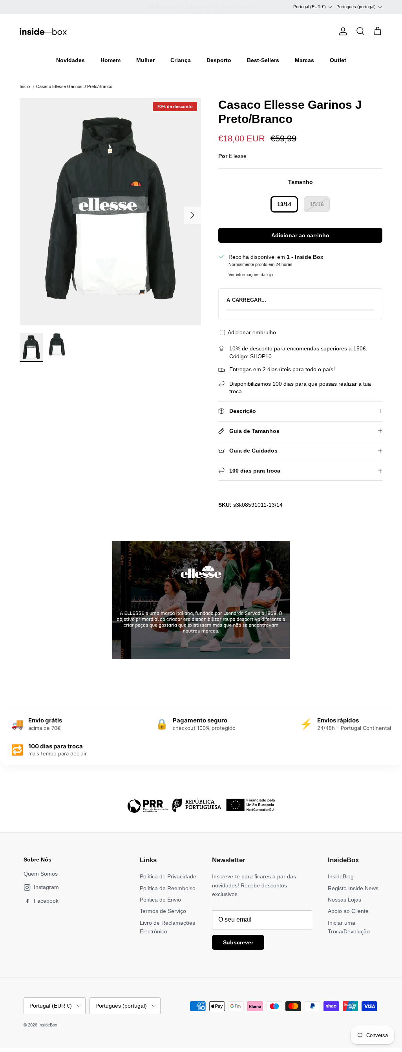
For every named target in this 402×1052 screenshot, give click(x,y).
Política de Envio (160, 899)
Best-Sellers (263, 60)
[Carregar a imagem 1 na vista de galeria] (110, 211)
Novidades (70, 60)
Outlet (338, 60)
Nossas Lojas (344, 899)
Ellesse (238, 156)
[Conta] (341, 31)
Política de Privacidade (168, 876)
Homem (110, 60)
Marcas (304, 60)
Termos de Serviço (163, 911)
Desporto (218, 60)
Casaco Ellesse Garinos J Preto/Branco (74, 86)
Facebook (46, 901)
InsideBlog (341, 876)
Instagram (46, 887)
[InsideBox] (43, 31)
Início (25, 86)
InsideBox (48, 1025)
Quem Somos (41, 874)
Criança (180, 60)
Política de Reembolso (168, 888)
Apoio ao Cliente (348, 911)
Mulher (145, 60)
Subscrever (238, 942)
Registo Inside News (353, 888)
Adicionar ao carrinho (300, 235)
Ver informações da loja (250, 274)
